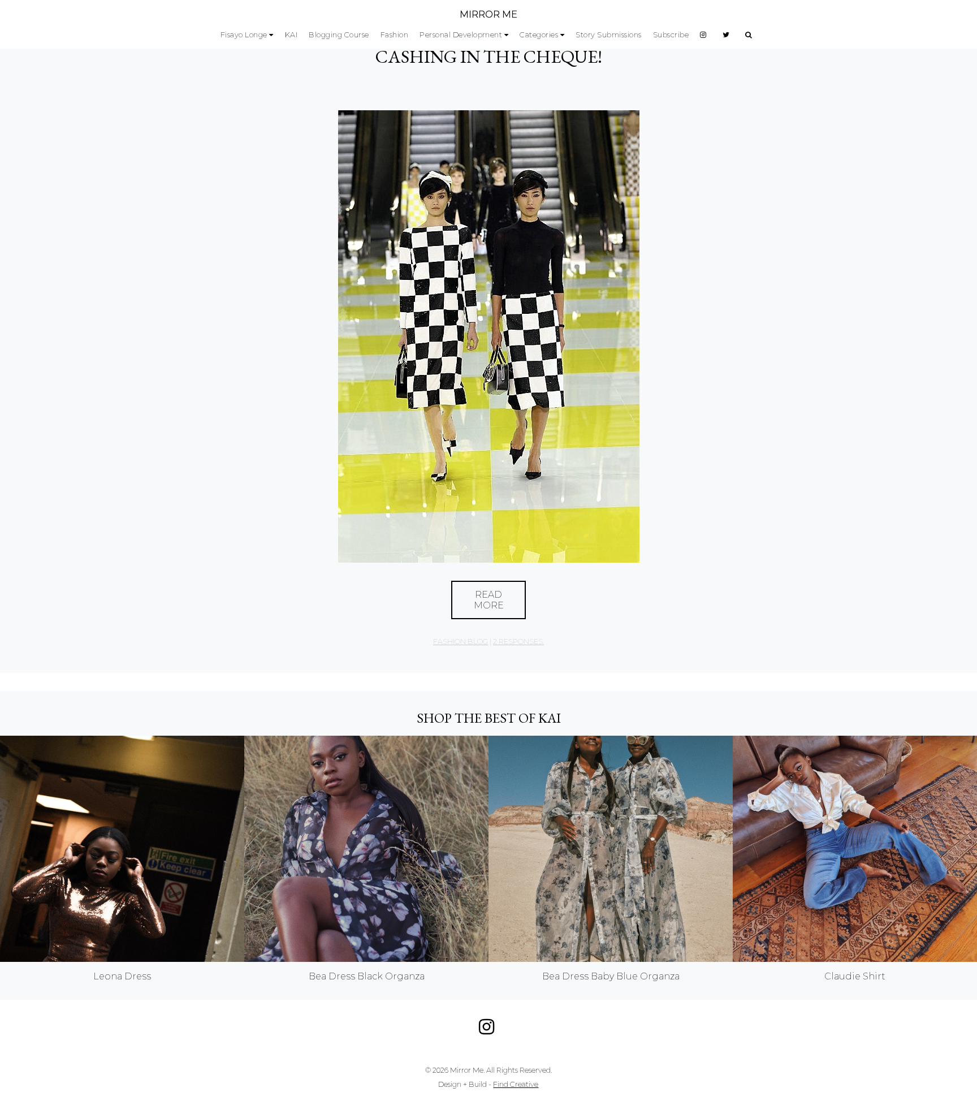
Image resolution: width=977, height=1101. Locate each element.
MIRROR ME (488, 14)
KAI (291, 35)
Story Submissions (609, 35)
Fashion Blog (460, 641)
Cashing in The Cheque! (488, 56)
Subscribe (671, 35)
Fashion (395, 35)
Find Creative (515, 1084)
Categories (539, 35)
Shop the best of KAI (489, 718)
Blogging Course (339, 35)
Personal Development (461, 35)
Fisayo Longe (244, 35)
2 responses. (518, 641)
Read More (489, 600)
